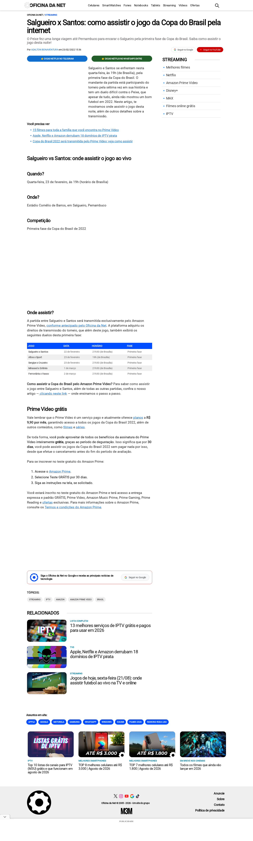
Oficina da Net (35, 15)
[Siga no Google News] (132, 796)
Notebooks (141, 5)
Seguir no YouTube (212, 49)
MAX (169, 98)
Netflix (171, 75)
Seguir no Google (185, 49)
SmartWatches (111, 5)
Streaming (169, 5)
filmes (67, 427)
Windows (107, 722)
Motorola (59, 722)
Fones (127, 5)
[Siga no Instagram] (121, 796)
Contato (219, 804)
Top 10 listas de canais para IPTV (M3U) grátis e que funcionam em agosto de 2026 (50, 768)
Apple (31, 722)
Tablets (155, 5)
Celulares (93, 5)
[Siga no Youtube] (126, 796)
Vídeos (183, 5)
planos (138, 418)
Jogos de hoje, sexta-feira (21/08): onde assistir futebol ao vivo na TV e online (106, 680)
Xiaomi (120, 722)
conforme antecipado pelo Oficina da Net (76, 326)
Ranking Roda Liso (157, 722)
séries (80, 427)
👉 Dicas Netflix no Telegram (57, 58)
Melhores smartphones (92, 760)
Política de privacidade (210, 810)
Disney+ (172, 90)
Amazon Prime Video (81, 599)
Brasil (100, 599)
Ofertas (195, 5)
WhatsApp (90, 722)
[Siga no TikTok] (137, 796)
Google (44, 722)
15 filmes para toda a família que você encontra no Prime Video (76, 130)
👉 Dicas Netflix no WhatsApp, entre (122, 58)
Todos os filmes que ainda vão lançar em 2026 (200, 766)
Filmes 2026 (135, 722)
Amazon (60, 599)
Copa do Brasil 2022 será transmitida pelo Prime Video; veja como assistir (83, 141)
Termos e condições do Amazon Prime (73, 507)
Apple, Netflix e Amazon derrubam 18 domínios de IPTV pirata (75, 135)
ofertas (47, 502)
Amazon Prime (59, 471)
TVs (72, 647)
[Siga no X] (115, 796)
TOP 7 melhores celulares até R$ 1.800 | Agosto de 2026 (151, 766)
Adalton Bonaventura (44, 49)
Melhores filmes (178, 67)
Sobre (221, 799)
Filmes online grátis (180, 106)
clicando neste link (53, 394)
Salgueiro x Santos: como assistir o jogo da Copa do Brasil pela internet (124, 26)
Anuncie (219, 793)
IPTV (48, 599)
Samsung (75, 722)
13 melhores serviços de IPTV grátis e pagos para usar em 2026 (110, 628)
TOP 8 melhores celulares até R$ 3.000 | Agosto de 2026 (100, 766)
